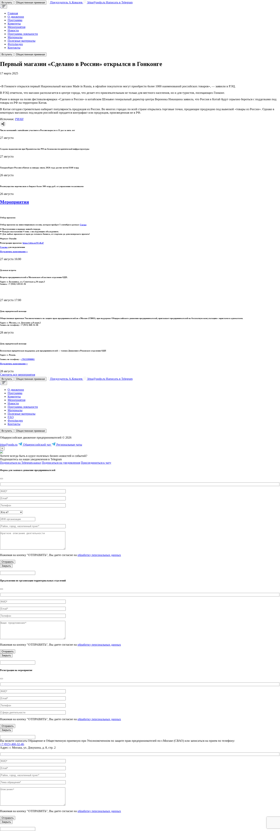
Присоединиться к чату (96, 462)
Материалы (15, 37)
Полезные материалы (21, 40)
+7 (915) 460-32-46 (12, 744)
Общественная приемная (30, 2)
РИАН (19, 119)
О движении (16, 16)
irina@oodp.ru (9, 444)
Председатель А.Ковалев (66, 2)
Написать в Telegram (119, 2)
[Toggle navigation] (4, 7)
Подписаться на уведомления (61, 462)
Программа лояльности (23, 33)
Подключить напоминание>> (14, 251)
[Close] (1, 478)
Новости (13, 30)
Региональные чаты (69, 444)
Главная (13, 13)
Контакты (14, 47)
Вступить (7, 2)
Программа (15, 20)
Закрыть (6, 565)
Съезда (83, 224)
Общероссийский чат (37, 444)
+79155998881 (28, 359)
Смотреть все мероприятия (17, 374)
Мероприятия (16, 27)
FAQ (11, 417)
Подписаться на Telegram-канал (20, 462)
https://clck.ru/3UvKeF (33, 243)
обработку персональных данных (99, 555)
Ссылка (4, 247)
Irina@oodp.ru (96, 2)
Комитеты (14, 23)
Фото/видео (15, 44)
